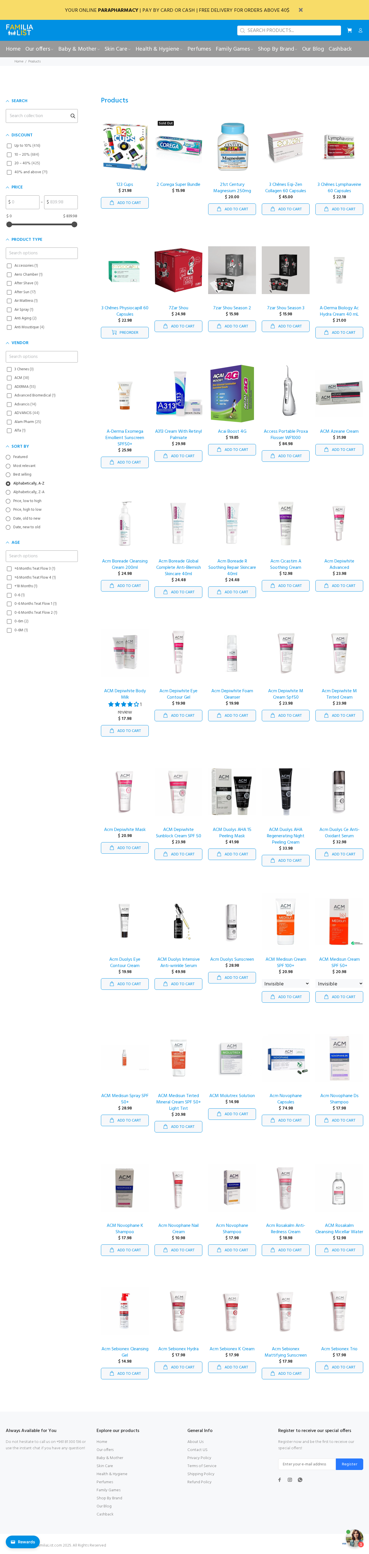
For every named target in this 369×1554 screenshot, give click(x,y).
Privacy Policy (199, 1458)
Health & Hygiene (112, 1474)
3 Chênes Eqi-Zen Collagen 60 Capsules (285, 188)
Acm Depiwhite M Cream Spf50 (285, 694)
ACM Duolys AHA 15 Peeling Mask (232, 833)
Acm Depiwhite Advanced (339, 564)
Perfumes (105, 1482)
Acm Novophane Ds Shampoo (339, 1099)
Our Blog (104, 1506)
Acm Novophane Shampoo (232, 1229)
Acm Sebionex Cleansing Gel (124, 1352)
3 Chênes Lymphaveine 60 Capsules (339, 188)
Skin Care (105, 1466)
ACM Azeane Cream (339, 431)
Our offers (105, 1450)
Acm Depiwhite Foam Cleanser (232, 694)
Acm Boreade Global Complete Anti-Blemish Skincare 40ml (178, 568)
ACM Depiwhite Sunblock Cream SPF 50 (178, 833)
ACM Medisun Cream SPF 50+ (339, 963)
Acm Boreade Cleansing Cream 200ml (125, 564)
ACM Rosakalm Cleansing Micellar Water (339, 1229)
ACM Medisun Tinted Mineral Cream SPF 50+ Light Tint (178, 1102)
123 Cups (124, 184)
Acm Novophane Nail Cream (178, 1229)
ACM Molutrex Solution (232, 1096)
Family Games (109, 1490)
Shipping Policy (200, 1474)
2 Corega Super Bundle (178, 184)
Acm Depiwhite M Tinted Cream (339, 694)
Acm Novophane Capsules (286, 1099)
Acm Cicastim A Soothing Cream (285, 564)
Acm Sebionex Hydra (178, 1349)
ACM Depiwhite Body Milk (125, 694)
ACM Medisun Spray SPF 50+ (124, 1099)
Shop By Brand (109, 1498)
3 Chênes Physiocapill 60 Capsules (124, 311)
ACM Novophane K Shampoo (125, 1229)
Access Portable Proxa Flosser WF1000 (286, 435)
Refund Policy (199, 1482)
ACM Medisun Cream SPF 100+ (286, 963)
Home (18, 61)
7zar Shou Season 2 (232, 308)
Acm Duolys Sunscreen (232, 959)
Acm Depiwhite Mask (125, 830)
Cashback (105, 1514)
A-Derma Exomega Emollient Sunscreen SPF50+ (125, 438)
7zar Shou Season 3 (285, 308)
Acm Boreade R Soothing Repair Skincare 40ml (232, 568)
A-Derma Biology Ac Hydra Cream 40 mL (339, 311)
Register (349, 1464)
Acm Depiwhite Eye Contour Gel (178, 694)
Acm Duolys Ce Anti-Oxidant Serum (339, 833)
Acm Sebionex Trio (339, 1349)
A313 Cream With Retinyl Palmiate (178, 435)
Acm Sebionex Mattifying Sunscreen (286, 1352)
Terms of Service (201, 1466)
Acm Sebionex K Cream (232, 1349)
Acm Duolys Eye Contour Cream (124, 963)
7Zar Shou (178, 308)
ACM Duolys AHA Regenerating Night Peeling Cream (285, 836)
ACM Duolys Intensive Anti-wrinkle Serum (178, 963)
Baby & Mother (110, 1458)
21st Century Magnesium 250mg (232, 188)
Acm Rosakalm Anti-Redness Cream (285, 1229)
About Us (195, 1442)
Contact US (197, 1450)
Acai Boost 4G (232, 431)
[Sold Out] (178, 146)
